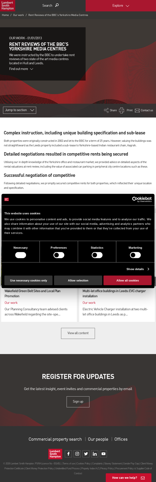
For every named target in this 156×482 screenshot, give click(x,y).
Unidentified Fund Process (67, 468)
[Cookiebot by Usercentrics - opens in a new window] (135, 199)
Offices (120, 439)
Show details (135, 268)
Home (5, 15)
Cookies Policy (83, 463)
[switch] (58, 255)
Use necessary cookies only (28, 280)
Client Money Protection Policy (39, 468)
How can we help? (124, 478)
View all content (78, 333)
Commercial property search (55, 439)
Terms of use (69, 463)
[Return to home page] (7, 5)
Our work (18, 15)
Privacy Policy (107, 468)
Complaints (97, 463)
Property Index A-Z (90, 468)
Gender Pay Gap (131, 463)
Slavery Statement (113, 463)
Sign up (78, 401)
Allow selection (78, 280)
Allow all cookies (127, 280)
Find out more (18, 69)
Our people (98, 439)
